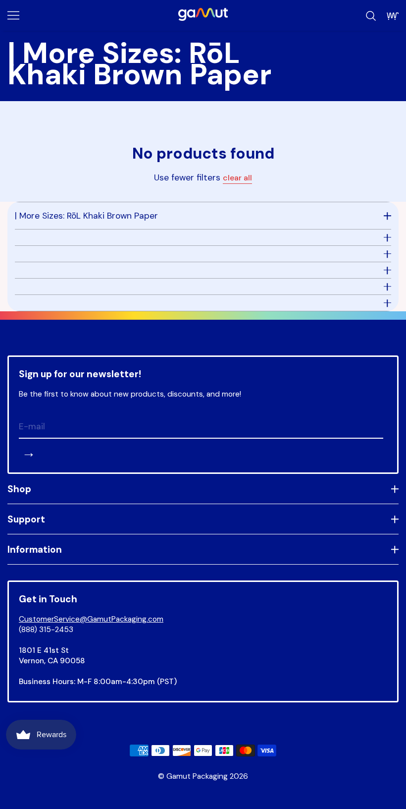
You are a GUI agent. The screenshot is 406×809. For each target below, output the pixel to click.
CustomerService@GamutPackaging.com (91, 619)
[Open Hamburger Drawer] (13, 15)
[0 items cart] (393, 16)
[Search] (371, 16)
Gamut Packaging (197, 776)
